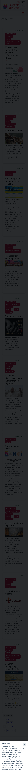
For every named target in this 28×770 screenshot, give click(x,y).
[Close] (24, 744)
